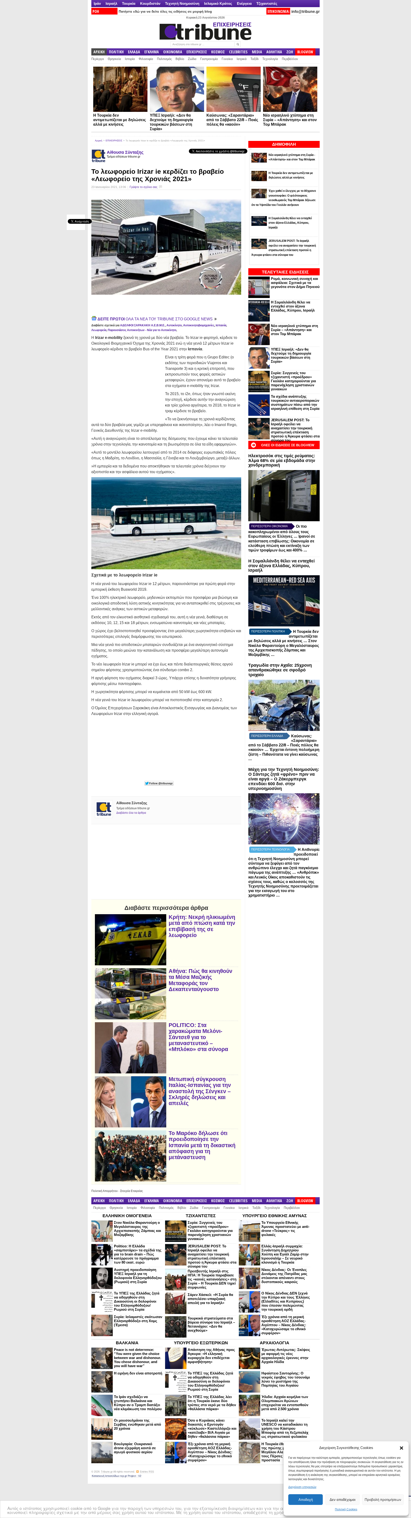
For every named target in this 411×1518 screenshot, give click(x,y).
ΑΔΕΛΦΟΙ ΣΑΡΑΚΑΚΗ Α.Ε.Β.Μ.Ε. (142, 325)
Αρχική (98, 140)
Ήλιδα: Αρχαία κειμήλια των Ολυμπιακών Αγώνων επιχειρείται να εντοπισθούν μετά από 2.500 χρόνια (284, 1403)
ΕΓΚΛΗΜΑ (151, 52)
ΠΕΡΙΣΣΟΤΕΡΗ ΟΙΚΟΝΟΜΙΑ (269, 526)
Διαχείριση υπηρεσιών (302, 1487)
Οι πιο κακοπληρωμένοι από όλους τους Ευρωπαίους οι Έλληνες (278, 531)
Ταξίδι (254, 59)
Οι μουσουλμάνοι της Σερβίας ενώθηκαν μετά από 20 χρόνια (137, 1424)
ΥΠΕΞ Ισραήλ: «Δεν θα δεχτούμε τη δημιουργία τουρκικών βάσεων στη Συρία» (291, 355)
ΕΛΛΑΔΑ (134, 52)
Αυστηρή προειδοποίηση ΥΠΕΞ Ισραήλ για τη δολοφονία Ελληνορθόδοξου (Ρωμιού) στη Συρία (138, 1276)
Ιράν (97, 3)
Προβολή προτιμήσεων (383, 1500)
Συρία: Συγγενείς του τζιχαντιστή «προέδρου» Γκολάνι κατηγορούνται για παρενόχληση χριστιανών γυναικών (293, 381)
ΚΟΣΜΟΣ (218, 52)
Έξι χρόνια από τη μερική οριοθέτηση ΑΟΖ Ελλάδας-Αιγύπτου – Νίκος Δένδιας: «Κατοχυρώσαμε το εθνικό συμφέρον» (283, 1325)
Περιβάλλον (290, 59)
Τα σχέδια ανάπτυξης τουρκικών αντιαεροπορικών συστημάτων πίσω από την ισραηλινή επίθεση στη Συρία (295, 402)
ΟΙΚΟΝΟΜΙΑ (172, 52)
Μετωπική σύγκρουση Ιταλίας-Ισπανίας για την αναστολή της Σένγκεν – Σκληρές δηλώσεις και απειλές (200, 1091)
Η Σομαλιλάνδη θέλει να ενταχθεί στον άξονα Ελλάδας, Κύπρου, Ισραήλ (293, 306)
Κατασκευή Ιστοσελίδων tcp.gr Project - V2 (116, 1475)
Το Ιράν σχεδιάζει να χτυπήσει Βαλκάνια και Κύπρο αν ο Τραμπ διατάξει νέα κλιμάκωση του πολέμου (138, 1403)
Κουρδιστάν (150, 3)
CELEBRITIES (238, 52)
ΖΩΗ (289, 52)
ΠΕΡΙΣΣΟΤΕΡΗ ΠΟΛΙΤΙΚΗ (268, 631)
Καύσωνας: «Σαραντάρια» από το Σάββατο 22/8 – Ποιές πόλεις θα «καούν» (232, 119)
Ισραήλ (111, 3)
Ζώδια (192, 59)
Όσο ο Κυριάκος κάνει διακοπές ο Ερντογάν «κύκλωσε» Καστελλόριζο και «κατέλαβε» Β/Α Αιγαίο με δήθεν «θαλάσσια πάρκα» (212, 1428)
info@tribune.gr (305, 12)
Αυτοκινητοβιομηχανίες (198, 325)
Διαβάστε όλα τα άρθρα (131, 812)
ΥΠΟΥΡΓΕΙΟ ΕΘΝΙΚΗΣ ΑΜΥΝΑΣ (274, 1215)
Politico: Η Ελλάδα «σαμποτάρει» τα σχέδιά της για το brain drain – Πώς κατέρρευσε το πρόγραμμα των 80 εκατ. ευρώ (137, 1254)
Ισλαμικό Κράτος (218, 3)
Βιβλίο (180, 59)
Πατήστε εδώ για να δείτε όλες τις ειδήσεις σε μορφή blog (165, 11)
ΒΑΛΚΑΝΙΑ (127, 1342)
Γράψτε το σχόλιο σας (143, 187)
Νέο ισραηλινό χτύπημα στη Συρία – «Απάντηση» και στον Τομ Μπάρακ (290, 119)
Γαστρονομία (209, 59)
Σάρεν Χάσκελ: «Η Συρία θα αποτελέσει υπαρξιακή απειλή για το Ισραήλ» (210, 1299)
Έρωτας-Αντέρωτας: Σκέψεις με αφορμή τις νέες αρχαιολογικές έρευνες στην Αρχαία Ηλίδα (285, 1356)
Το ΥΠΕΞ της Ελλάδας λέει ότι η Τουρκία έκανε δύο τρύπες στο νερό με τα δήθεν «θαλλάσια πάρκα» (212, 1403)
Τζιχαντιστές (266, 3)
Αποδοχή (305, 1500)
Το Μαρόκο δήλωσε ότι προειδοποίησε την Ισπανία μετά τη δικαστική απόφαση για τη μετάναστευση (202, 1145)
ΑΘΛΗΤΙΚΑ (274, 52)
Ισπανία (221, 325)
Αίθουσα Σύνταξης (125, 152)
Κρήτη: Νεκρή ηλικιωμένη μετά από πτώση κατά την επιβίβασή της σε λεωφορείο (202, 926)
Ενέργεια (244, 3)
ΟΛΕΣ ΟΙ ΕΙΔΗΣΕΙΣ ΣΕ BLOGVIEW (287, 445)
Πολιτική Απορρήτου (104, 1191)
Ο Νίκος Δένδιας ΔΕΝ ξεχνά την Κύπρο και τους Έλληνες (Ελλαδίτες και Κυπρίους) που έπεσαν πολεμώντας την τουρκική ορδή (285, 1301)
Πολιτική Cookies (346, 1509)
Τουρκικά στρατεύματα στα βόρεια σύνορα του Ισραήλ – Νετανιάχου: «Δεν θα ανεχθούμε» (211, 1324)
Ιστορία (130, 59)
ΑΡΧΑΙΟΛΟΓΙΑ (274, 1342)
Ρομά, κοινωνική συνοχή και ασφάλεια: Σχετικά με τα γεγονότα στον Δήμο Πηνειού (295, 283)
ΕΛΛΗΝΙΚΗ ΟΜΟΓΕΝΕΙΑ (127, 1215)
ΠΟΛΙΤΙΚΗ (116, 52)
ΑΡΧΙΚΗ (99, 52)
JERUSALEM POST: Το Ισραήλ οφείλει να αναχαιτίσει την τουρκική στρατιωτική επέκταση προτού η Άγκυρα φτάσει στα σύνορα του (295, 430)
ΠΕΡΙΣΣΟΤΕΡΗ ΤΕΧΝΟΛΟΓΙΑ (270, 849)
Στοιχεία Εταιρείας (131, 1191)
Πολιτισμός (164, 59)
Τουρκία (128, 3)
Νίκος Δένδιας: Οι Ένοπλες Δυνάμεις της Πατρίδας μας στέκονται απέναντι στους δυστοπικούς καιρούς (284, 1276)
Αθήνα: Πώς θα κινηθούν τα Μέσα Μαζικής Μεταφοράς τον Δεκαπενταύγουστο (200, 980)
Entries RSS (147, 1471)
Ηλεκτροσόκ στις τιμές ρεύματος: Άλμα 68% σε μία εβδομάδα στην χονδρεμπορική (281, 460)
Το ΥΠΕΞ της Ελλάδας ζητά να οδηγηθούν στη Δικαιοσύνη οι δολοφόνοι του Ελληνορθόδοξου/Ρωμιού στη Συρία (136, 1301)
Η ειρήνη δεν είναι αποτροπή (138, 1373)
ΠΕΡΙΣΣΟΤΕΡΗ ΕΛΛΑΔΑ (267, 736)
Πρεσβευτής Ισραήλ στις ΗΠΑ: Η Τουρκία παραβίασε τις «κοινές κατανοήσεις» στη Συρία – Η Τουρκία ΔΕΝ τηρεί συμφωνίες (212, 1279)
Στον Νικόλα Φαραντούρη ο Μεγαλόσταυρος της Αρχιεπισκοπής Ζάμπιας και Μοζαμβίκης (137, 1228)
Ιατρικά (242, 59)
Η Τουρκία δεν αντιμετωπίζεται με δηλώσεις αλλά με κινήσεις (119, 119)
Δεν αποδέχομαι (342, 1500)
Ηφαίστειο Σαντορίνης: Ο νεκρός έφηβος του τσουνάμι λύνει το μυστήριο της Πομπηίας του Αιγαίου (285, 1379)
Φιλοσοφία (146, 59)
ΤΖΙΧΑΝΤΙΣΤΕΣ (201, 1215)
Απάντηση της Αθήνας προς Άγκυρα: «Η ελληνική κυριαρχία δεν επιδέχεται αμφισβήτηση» (211, 1356)
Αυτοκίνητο (174, 325)
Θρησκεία (114, 59)
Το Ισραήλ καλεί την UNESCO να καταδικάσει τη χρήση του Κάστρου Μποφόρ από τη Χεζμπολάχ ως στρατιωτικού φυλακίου (284, 1428)
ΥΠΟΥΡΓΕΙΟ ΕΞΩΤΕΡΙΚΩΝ (201, 1342)
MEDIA (257, 52)
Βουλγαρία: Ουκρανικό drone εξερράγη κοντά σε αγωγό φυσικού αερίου (135, 1448)
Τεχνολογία (270, 59)
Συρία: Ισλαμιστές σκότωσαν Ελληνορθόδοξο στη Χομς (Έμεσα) (138, 1321)
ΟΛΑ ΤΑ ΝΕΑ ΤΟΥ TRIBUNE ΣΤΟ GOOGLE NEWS (156, 319)
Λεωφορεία (98, 330)
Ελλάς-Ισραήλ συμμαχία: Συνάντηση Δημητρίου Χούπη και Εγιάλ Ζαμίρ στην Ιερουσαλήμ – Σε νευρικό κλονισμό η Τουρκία (284, 1254)
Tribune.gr (107, 1471)
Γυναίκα (227, 59)
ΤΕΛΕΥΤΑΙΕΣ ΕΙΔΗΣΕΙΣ (285, 272)
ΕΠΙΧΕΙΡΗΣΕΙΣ (196, 52)
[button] (401, 1448)
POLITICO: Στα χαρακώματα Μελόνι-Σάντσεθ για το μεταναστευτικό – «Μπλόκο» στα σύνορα (198, 1037)
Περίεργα (97, 59)
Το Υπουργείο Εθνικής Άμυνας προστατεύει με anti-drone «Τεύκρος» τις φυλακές (285, 1228)
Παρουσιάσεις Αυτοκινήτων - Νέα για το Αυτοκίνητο (142, 330)
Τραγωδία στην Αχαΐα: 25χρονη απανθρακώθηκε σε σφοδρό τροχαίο (280, 670)
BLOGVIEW (305, 52)
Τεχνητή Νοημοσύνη (182, 3)
